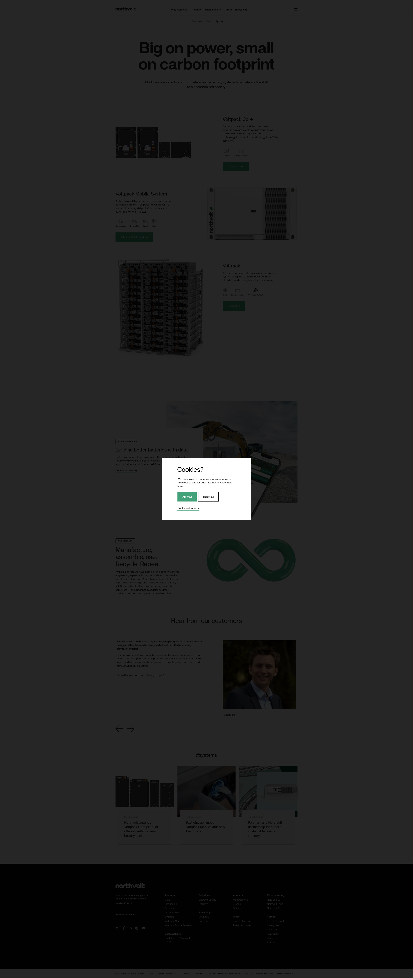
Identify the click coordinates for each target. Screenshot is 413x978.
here (180, 486)
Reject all (208, 496)
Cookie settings (188, 508)
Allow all (187, 496)
